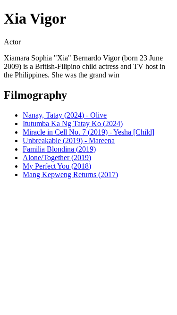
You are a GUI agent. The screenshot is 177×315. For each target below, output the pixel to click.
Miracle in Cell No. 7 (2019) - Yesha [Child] (88, 132)
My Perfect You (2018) (57, 166)
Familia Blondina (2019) (59, 149)
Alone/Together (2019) (57, 157)
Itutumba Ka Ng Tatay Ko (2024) (73, 123)
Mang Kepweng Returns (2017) (70, 174)
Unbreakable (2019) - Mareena (69, 140)
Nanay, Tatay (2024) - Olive (65, 115)
